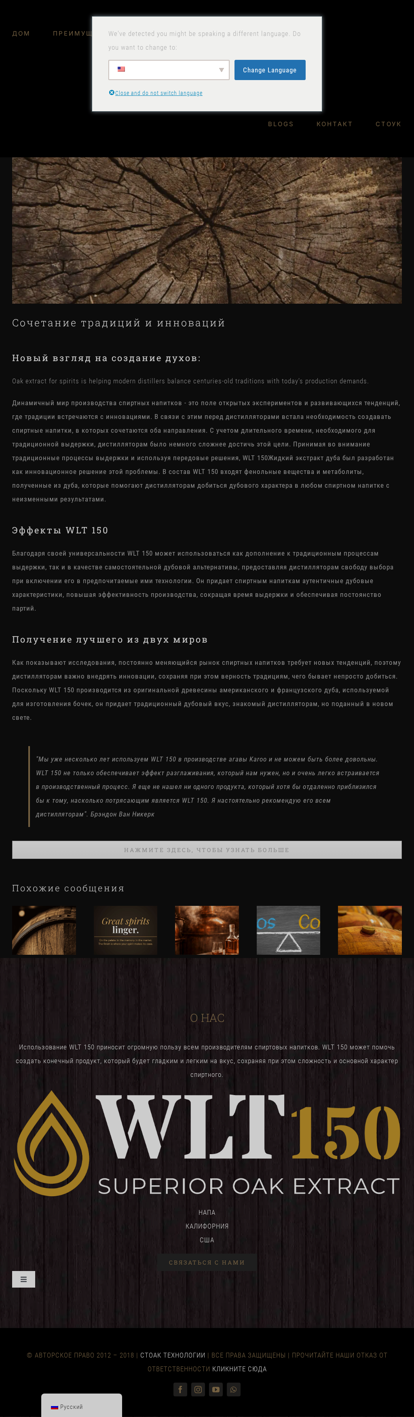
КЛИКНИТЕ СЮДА (239, 1369)
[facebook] (180, 1389)
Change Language (270, 70)
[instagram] (198, 1389)
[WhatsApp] (234, 1389)
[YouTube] (216, 1389)
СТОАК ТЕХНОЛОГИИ (172, 1355)
